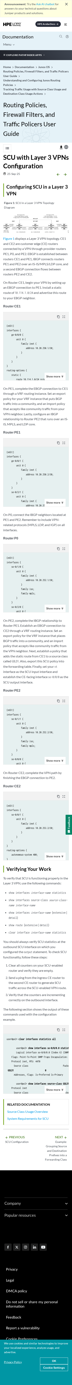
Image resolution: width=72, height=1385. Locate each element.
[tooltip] (61, 147)
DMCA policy (16, 1291)
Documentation (17, 36)
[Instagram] (25, 1247)
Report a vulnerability (23, 1328)
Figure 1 (8, 238)
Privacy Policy (13, 1362)
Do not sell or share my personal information (32, 1304)
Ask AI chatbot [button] (45, 4)
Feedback (13, 1317)
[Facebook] (8, 1247)
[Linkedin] (34, 1247)
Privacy (12, 1269)
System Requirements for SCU (28, 1118)
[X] (16, 1247)
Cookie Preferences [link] (22, 1339)
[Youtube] (43, 1247)
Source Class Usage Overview (27, 1111)
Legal (10, 1280)
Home (7, 67)
